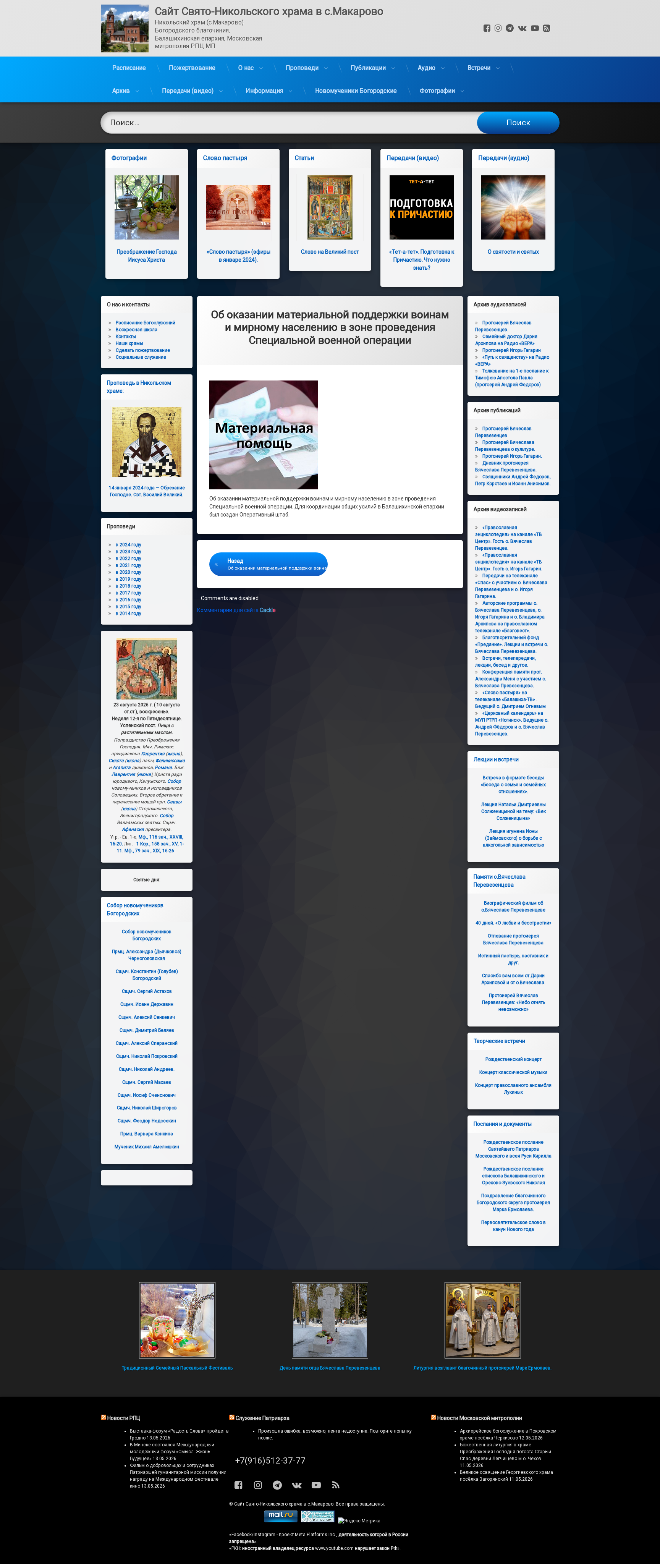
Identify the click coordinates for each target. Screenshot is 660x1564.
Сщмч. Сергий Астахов (147, 991)
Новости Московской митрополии (479, 1418)
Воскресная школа (136, 329)
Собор (174, 781)
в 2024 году (128, 544)
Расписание (129, 67)
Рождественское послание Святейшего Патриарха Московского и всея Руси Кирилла (514, 1149)
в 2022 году (128, 558)
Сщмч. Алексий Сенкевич (146, 1017)
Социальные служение (141, 357)
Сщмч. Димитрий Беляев (147, 1030)
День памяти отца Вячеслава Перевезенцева (330, 1368)
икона (173, 753)
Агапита (122, 767)
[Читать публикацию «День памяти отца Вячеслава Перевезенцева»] (330, 1320)
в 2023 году (128, 551)
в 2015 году (128, 606)
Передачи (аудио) (503, 158)
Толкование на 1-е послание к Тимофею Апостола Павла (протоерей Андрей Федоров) (511, 377)
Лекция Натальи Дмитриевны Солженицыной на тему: (513, 811)
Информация (264, 90)
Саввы (174, 802)
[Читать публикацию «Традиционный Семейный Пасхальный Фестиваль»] (177, 1320)
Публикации (368, 67)
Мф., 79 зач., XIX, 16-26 (149, 850)
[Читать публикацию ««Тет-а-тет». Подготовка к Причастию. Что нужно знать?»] (421, 207)
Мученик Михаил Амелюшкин (147, 1147)
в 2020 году (128, 572)
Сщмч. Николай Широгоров (147, 1108)
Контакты (126, 336)
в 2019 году (128, 579)
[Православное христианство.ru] (318, 1521)
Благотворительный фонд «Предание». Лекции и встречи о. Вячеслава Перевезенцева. (511, 644)
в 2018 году (128, 586)
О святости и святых (513, 252)
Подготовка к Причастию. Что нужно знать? (421, 260)
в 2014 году (128, 613)
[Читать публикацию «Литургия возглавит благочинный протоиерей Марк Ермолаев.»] (483, 1320)
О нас (246, 67)
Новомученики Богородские (356, 90)
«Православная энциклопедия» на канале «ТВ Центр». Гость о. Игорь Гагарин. (508, 562)
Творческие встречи (499, 1041)
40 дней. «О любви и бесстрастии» (514, 923)
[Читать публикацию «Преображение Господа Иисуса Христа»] (146, 207)
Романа (163, 767)
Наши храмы (129, 343)
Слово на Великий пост (330, 252)
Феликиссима (170, 760)
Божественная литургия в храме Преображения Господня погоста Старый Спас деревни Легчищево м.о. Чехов (505, 1451)
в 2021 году (128, 565)
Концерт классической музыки (513, 1072)
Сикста (116, 760)
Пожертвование (192, 67)
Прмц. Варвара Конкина (146, 1134)
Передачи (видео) (188, 90)
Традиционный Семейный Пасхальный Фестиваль (177, 1368)
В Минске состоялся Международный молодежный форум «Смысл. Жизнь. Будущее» (172, 1451)
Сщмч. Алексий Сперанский (147, 1043)
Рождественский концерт (513, 1059)
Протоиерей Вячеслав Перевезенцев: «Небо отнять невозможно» (513, 1002)
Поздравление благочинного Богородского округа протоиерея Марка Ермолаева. (513, 1202)
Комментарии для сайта (236, 610)
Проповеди (302, 67)
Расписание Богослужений (145, 322)
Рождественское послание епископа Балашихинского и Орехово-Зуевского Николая (513, 1175)
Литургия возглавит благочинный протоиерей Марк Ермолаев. (483, 1368)
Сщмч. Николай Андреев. (147, 1069)
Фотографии (437, 90)
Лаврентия (153, 753)
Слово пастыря (225, 158)
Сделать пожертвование (143, 350)
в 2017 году (128, 593)
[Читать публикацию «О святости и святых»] (513, 207)
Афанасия (133, 829)
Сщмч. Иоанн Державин (146, 1004)
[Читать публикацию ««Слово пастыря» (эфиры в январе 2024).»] (238, 207)
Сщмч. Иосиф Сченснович (147, 1095)
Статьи (304, 158)
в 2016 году (128, 599)
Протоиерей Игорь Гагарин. (512, 456)
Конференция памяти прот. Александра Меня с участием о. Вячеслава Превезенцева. (510, 678)
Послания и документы (503, 1124)
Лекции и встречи (496, 759)
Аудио (426, 67)
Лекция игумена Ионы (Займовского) (513, 838)
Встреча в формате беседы (513, 784)
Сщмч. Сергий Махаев (146, 1082)
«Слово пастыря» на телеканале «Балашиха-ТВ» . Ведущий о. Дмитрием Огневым (510, 699)
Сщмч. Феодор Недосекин (147, 1121)
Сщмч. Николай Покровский (147, 1056)
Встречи (478, 67)
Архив (121, 90)
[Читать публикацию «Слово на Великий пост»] (330, 207)
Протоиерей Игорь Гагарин (511, 350)
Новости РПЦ (123, 1418)
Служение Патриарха (263, 1418)
